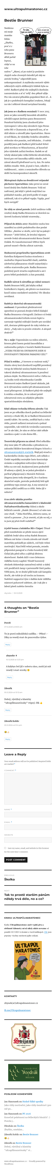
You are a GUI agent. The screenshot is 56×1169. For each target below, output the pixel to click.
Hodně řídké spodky (32, 1101)
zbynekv (7, 593)
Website (8, 835)
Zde (46, 932)
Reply (7, 645)
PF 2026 (26, 1113)
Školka (20, 1126)
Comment (10, 770)
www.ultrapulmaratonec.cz (25, 9)
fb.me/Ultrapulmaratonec (17, 1010)
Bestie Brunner (30, 1134)
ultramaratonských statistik (18, 452)
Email (8, 822)
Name (8, 809)
